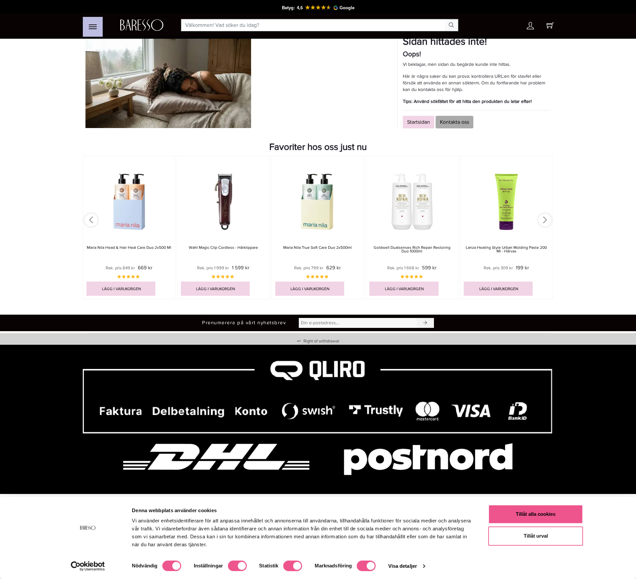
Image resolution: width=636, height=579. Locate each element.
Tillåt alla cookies (536, 514)
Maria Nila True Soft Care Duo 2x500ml (317, 247)
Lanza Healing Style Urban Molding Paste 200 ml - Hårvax (506, 249)
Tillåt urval (536, 536)
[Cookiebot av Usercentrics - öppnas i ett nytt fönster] (88, 566)
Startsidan (418, 122)
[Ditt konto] (530, 27)
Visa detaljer (402, 566)
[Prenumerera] (425, 323)
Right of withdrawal (318, 341)
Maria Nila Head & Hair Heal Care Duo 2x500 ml (129, 247)
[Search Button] (451, 25)
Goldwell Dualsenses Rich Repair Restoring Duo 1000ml (412, 249)
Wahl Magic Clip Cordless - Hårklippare (223, 247)
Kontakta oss (454, 122)
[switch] (237, 565)
